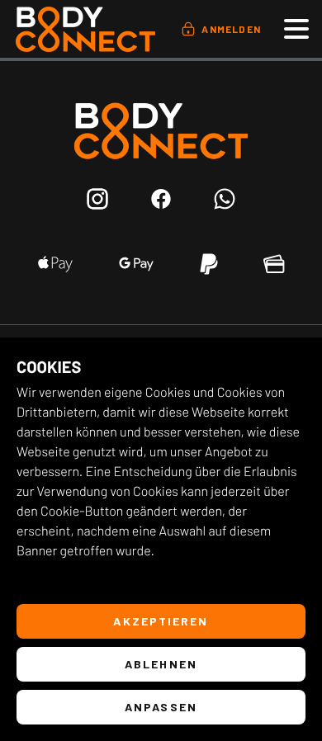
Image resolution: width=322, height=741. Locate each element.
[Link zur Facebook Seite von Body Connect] (161, 201)
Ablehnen (161, 664)
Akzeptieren (160, 621)
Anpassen (161, 707)
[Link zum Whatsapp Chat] (224, 201)
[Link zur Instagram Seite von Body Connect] (97, 201)
